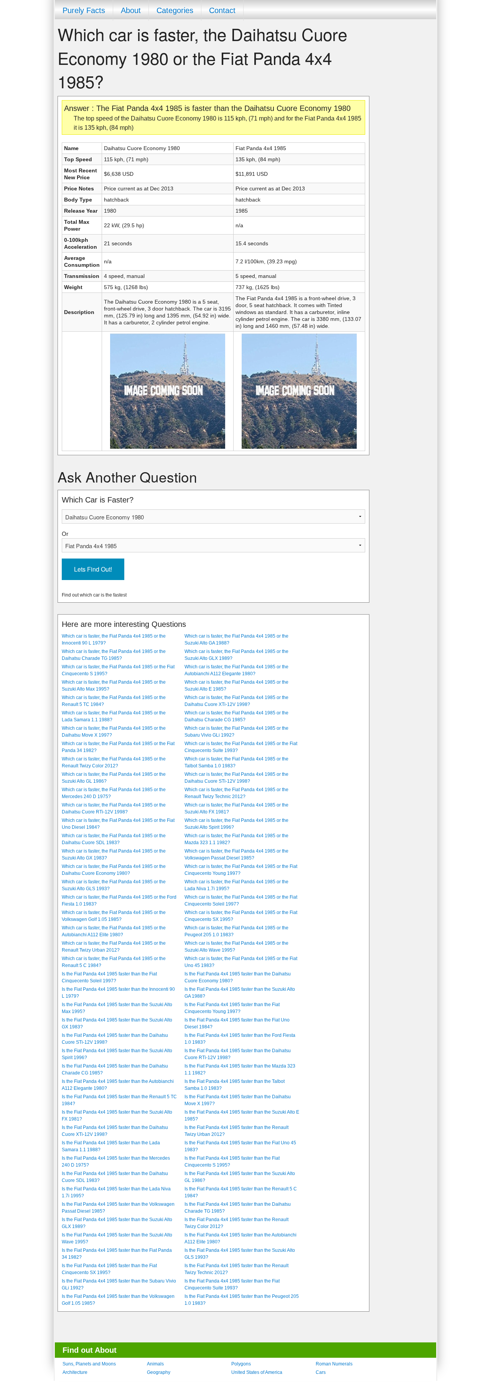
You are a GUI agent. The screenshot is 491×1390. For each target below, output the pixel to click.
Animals (155, 1364)
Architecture (75, 1372)
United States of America (256, 1372)
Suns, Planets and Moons (89, 1364)
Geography (158, 1372)
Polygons (241, 1364)
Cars (321, 1372)
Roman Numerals (334, 1364)
